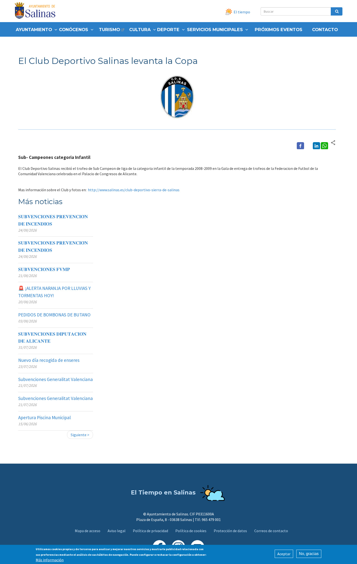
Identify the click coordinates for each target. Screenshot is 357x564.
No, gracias (309, 554)
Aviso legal (117, 530)
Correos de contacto (271, 530)
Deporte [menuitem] (168, 29)
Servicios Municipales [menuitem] (215, 29)
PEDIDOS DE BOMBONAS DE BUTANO (54, 315)
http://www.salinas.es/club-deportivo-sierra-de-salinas (133, 189)
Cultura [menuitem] (140, 29)
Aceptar (283, 553)
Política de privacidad (150, 530)
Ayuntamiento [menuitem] (34, 29)
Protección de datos (230, 530)
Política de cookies (190, 530)
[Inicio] (37, 11)
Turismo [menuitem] (109, 29)
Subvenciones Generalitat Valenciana (55, 379)
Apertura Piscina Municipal (44, 417)
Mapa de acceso (87, 530)
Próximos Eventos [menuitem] (278, 29)
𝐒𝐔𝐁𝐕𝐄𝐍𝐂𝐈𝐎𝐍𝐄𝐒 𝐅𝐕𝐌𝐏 (44, 269)
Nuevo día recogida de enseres (48, 360)
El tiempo (242, 11)
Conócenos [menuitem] (73, 29)
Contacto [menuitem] (325, 29)
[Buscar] (336, 11)
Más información (50, 559)
